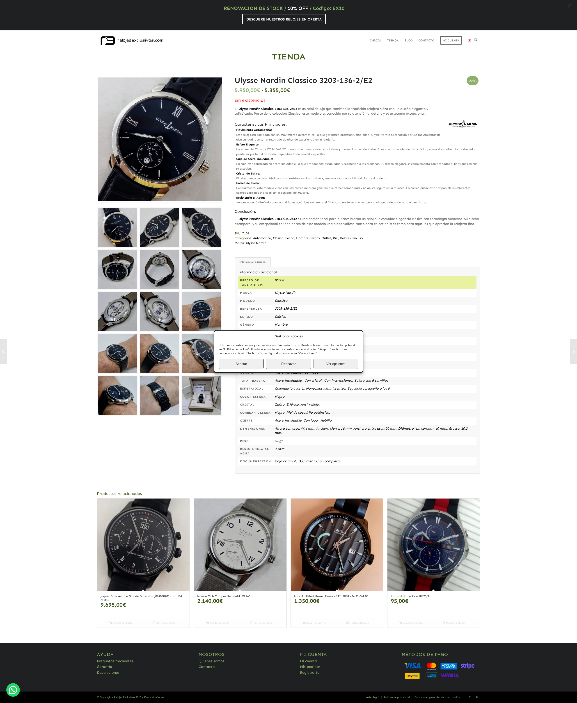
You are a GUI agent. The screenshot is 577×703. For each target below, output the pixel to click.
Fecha (289, 238)
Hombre (302, 238)
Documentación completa (318, 461)
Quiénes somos (211, 661)
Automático (262, 238)
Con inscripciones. (338, 381)
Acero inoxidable (288, 420)
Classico (281, 301)
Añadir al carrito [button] (122, 622)
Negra (279, 412)
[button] (569, 5)
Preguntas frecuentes (115, 661)
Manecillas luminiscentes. (326, 388)
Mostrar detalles (165, 622)
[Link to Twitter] (476, 697)
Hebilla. (326, 420)
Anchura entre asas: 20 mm (374, 428)
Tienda (288, 56)
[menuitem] (375, 40)
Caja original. (285, 461)
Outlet (326, 238)
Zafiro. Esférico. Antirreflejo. (297, 404)
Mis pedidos (310, 666)
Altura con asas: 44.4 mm (294, 428)
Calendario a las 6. (289, 388)
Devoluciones (108, 672)
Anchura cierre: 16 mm (334, 428)
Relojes (345, 238)
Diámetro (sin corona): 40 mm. (422, 428)
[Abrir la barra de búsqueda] (475, 40)
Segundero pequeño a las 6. (369, 388)
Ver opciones (336, 364)
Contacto (207, 666)
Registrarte (309, 672)
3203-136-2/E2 (286, 308)
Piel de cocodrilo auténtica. (308, 412)
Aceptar (241, 364)
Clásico (278, 238)
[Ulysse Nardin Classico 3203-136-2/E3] (3, 351)
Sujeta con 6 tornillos (371, 381)
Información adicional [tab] (252, 262)
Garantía (104, 666)
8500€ (279, 280)
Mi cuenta (308, 661)
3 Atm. (280, 449)
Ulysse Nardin (256, 243)
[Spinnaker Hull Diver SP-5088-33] (573, 351)
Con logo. (310, 420)
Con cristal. (313, 381)
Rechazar (288, 364)
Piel (335, 238)
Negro (315, 238)
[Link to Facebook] (470, 697)
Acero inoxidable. (288, 381)
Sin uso (358, 238)
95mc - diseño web (154, 697)
